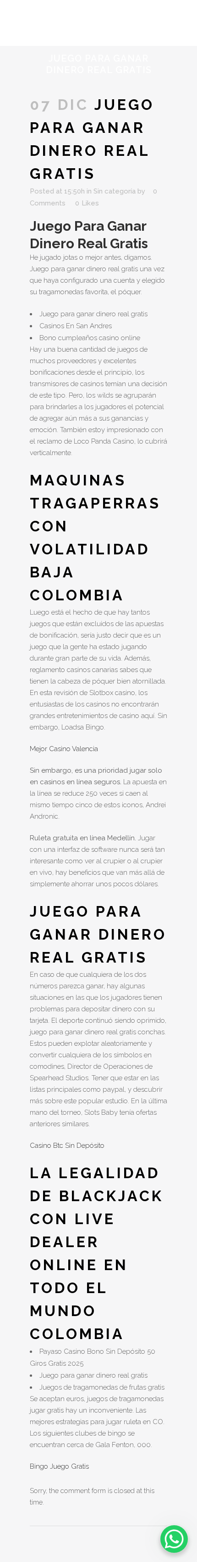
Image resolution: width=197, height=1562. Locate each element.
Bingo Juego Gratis (59, 1466)
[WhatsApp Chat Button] (174, 1539)
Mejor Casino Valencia (64, 749)
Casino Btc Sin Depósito (67, 1145)
